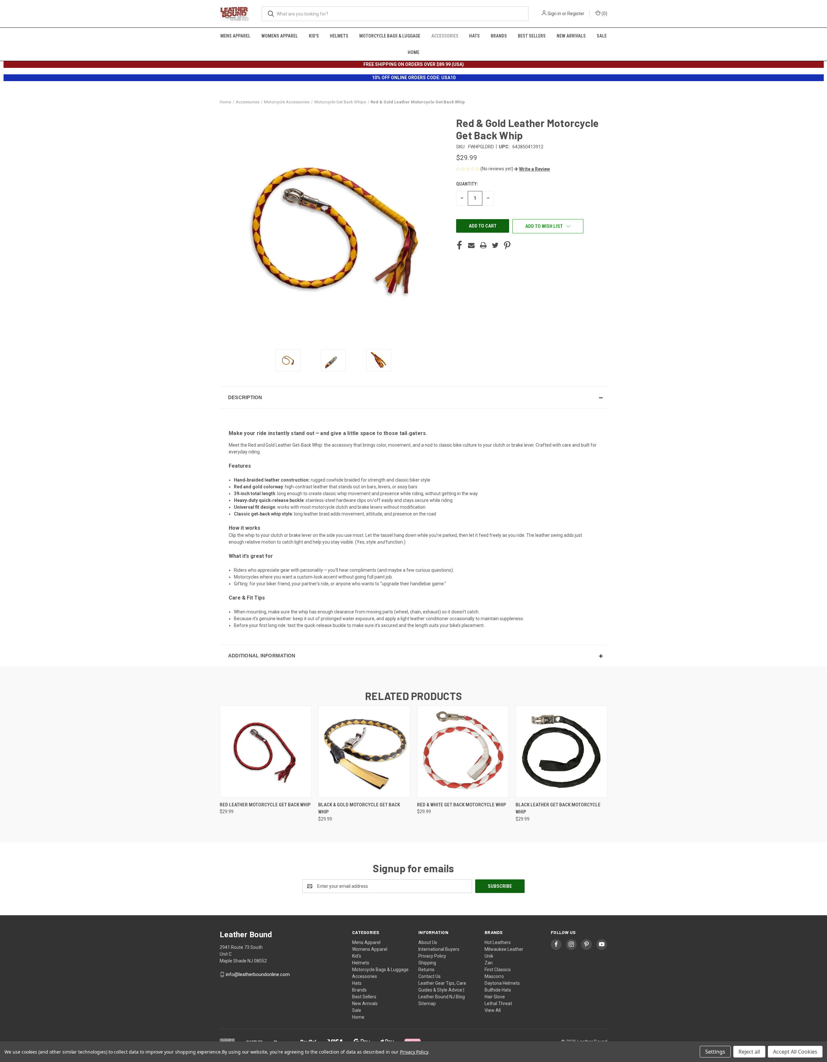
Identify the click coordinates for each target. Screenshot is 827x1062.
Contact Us (429, 976)
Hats (474, 35)
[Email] (471, 245)
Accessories (444, 35)
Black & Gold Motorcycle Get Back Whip (359, 808)
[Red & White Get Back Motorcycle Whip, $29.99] (463, 751)
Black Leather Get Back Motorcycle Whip (558, 808)
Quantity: (467, 183)
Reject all (749, 1051)
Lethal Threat (498, 1003)
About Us (427, 942)
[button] (532, 169)
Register (575, 13)
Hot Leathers (498, 942)
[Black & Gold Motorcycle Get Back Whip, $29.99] (364, 751)
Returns (426, 969)
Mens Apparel (235, 35)
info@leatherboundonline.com (258, 974)
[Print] (483, 245)
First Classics (498, 969)
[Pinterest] (507, 245)
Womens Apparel (279, 35)
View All (493, 1010)
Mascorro (494, 976)
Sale (602, 35)
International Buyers (438, 949)
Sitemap (427, 1003)
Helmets (339, 35)
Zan (489, 962)
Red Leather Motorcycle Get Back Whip (265, 805)
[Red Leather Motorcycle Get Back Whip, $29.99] (265, 751)
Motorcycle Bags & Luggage (389, 35)
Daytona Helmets (502, 983)
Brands (499, 35)
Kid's (314, 35)
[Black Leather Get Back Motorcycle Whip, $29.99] (561, 751)
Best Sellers (532, 35)
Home (413, 52)
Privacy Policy (432, 956)
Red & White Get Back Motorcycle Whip (461, 805)
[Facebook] (459, 245)
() (604, 13)
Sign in (554, 13)
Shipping (427, 962)
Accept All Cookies (795, 1051)
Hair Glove (495, 996)
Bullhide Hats (498, 990)
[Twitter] (495, 245)
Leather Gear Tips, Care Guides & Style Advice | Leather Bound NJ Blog (442, 990)
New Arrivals (571, 35)
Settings (715, 1051)
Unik (489, 956)
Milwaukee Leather (504, 949)
